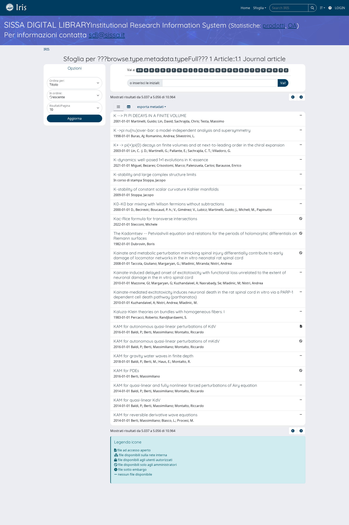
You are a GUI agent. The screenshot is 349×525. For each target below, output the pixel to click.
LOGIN (340, 8)
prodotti (274, 25)
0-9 (139, 70)
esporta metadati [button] (150, 107)
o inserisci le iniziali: (145, 83)
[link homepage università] (19, 7)
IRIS (46, 49)
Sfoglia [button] (258, 8)
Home (245, 8)
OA (292, 25)
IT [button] (321, 8)
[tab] (119, 106)
